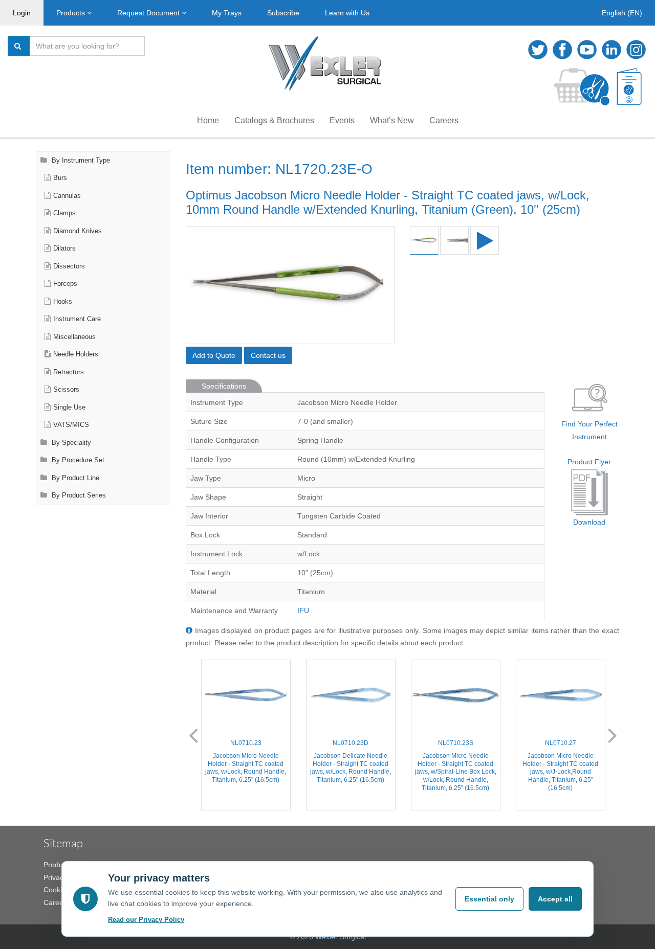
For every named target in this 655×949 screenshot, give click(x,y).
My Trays (227, 13)
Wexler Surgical (340, 937)
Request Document (149, 13)
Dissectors (69, 266)
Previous (193, 735)
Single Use (69, 407)
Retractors (68, 372)
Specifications (224, 386)
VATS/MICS (71, 424)
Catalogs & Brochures (274, 120)
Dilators (64, 248)
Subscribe (283, 13)
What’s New (392, 120)
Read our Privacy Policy (146, 919)
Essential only (489, 899)
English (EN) (622, 13)
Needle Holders (75, 354)
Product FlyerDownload (589, 492)
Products (71, 13)
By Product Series (78, 495)
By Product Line (74, 478)
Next (612, 735)
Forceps (65, 283)
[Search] (19, 46)
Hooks (62, 301)
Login (22, 13)
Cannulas (67, 195)
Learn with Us (347, 13)
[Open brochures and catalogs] (629, 86)
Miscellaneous (74, 337)
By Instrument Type (80, 160)
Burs (60, 178)
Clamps (64, 213)
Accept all (555, 899)
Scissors (66, 389)
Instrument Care (77, 319)
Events (342, 120)
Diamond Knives (77, 231)
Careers (443, 120)
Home (208, 120)
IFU (303, 610)
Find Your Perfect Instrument (589, 430)
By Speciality (70, 442)
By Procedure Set (77, 460)
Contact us (268, 355)
